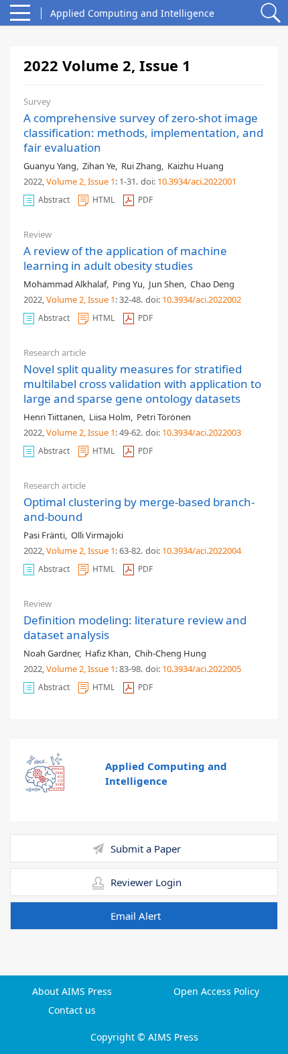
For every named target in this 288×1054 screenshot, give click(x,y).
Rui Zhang (141, 166)
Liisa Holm (110, 417)
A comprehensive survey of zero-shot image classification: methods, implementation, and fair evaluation (143, 132)
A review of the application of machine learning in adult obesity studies (125, 258)
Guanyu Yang (49, 166)
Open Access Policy (216, 992)
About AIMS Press (72, 992)
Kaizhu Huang (195, 166)
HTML (103, 199)
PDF (145, 199)
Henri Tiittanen (53, 417)
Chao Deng (212, 284)
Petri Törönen (164, 417)
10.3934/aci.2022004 (201, 550)
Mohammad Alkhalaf (64, 284)
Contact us (72, 1010)
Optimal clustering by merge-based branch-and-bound (139, 509)
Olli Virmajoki (97, 535)
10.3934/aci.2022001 (196, 181)
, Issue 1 (99, 181)
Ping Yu (128, 284)
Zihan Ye (98, 166)
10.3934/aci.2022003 (201, 432)
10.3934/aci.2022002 (201, 299)
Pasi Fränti (44, 535)
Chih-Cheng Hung (170, 653)
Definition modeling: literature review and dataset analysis (134, 627)
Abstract (54, 199)
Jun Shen (166, 284)
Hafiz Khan (107, 653)
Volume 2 (65, 181)
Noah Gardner (51, 653)
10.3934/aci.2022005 (201, 669)
